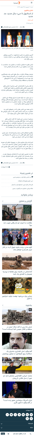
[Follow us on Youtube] (11, 414)
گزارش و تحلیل (25, 201)
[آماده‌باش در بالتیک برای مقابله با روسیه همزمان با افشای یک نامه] (17, 261)
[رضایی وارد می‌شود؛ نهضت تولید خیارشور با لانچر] (17, 285)
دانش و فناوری (28, 10)
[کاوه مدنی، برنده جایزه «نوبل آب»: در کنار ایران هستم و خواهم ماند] (17, 237)
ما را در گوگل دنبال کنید (19, 434)
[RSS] (27, 414)
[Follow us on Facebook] (23, 414)
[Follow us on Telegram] (19, 414)
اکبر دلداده (30, 20)
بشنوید (29, 305)
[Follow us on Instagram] (31, 418)
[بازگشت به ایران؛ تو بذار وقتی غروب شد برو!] (17, 212)
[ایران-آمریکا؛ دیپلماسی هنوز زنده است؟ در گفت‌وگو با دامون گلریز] (17, 390)
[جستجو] (30, 434)
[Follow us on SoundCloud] (7, 414)
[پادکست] (8, 434)
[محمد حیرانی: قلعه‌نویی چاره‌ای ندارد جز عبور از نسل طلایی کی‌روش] (17, 365)
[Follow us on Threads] (27, 418)
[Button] (22, 27)
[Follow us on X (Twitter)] (15, 414)
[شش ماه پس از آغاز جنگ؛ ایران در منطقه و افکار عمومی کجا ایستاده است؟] (17, 316)
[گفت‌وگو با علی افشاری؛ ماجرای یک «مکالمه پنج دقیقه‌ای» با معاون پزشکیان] (17, 341)
